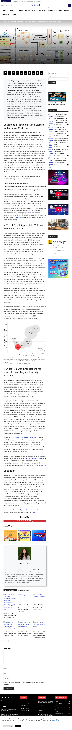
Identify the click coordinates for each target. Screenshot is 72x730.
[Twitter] (8, 697)
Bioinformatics (10, 47)
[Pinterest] (13, 73)
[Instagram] (11, 697)
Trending (63, 47)
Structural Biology (56, 47)
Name (50, 71)
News (42, 47)
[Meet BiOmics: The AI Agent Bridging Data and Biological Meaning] (24, 625)
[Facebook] (5, 73)
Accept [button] (18, 726)
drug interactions (28, 213)
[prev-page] (5, 641)
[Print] (33, 73)
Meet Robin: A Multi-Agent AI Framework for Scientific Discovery (10, 633)
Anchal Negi (8, 63)
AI (8, 21)
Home (5, 21)
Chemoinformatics (17, 47)
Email (50, 76)
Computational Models (27, 47)
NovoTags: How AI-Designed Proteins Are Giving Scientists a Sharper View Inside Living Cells (24, 608)
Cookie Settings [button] (8, 726)
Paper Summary (48, 47)
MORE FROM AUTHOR (24, 590)
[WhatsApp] (17, 73)
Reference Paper (18, 510)
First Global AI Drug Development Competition (21, 438)
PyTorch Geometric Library (34, 458)
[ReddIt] (25, 73)
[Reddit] (2, 700)
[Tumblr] (37, 73)
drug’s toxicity (17, 217)
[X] (9, 73)
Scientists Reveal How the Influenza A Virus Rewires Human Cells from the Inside (45, 709)
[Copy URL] (41, 73)
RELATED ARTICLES (10, 590)
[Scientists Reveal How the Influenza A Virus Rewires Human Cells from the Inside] (39, 598)
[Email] (29, 73)
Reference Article (30, 510)
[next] (70, 1)
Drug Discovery (37, 47)
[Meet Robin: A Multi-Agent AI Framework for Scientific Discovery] (10, 625)
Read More (55, 720)
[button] (69, 5)
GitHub (43, 465)
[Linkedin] (21, 73)
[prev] (67, 1)
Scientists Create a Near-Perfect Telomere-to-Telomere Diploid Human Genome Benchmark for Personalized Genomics (10, 615)
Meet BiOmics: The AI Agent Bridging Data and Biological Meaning (27, 1)
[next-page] (7, 641)
